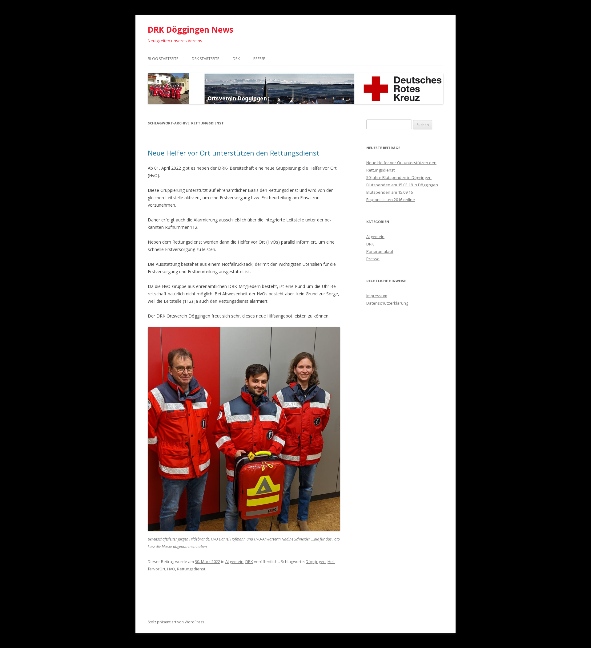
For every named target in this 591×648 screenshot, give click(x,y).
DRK (236, 58)
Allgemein (234, 561)
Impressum (376, 295)
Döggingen (316, 561)
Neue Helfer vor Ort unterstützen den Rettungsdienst (233, 152)
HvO (171, 569)
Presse (259, 58)
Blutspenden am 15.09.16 (389, 192)
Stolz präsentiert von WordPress (176, 622)
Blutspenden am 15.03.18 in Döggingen (402, 185)
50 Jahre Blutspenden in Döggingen (399, 177)
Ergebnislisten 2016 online (390, 199)
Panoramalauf (379, 251)
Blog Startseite (163, 58)
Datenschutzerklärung (387, 303)
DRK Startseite (205, 58)
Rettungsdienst (191, 569)
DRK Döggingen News (190, 29)
